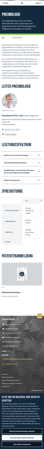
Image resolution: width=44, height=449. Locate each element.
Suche (38, 3)
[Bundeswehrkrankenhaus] (3, 38)
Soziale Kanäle (8, 319)
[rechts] (41, 221)
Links (4, 351)
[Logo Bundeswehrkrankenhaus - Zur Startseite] (22, 3)
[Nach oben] (39, 315)
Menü (6, 3)
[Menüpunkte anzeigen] (8, 37)
